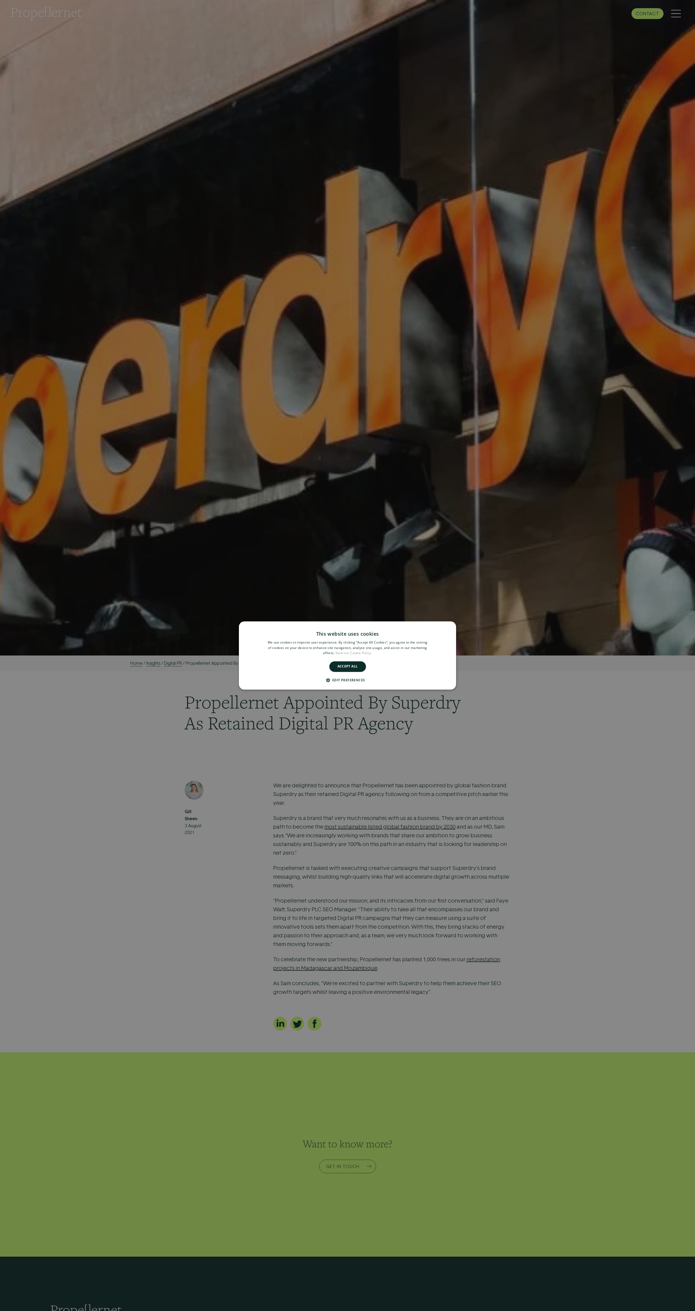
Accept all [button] (347, 666)
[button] (347, 680)
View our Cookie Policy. (354, 653)
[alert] (347, 655)
